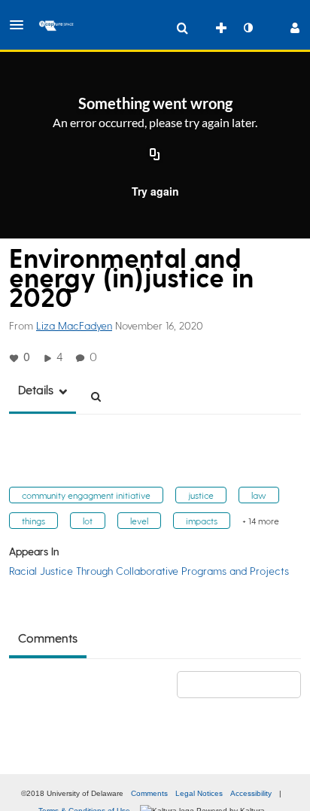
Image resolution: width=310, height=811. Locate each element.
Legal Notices (199, 793)
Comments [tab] (48, 637)
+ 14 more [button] (260, 520)
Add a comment (245, 684)
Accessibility (251, 793)
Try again (155, 191)
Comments (149, 793)
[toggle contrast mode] (247, 27)
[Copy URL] (155, 155)
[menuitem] (182, 27)
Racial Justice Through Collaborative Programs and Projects (149, 570)
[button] (21, 24)
